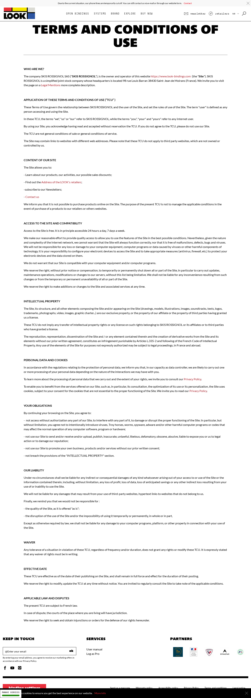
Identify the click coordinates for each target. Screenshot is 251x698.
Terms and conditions (216, 687)
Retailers (221, 13)
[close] (248, 3)
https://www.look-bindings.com (171, 76)
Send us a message (120, 687)
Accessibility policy (168, 687)
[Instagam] (19, 669)
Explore (130, 13)
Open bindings (77, 13)
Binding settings (24, 688)
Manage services (10, 692)
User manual (94, 649)
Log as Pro (92, 653)
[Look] (19, 18)
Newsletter (197, 13)
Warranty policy (144, 687)
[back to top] (240, 687)
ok (71, 651)
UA (234, 13)
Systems (100, 13)
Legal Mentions (50, 85)
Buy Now (147, 13)
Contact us (32, 196)
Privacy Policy (192, 379)
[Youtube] (12, 669)
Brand (115, 13)
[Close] (246, 693)
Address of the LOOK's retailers (61, 182)
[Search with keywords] (244, 14)
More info (100, 693)
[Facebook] (5, 669)
